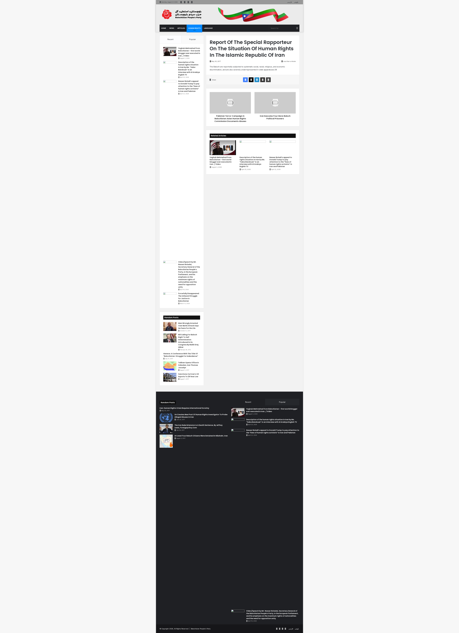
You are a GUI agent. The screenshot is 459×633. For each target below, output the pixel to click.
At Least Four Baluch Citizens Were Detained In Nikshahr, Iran (201, 436)
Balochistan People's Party (200, 629)
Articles (181, 28)
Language (208, 28)
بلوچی (296, 2)
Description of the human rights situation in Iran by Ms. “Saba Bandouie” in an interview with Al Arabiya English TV (252, 162)
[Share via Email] (262, 79)
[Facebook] (245, 79)
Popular (192, 39)
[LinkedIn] (256, 79)
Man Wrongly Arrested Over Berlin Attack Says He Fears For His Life (188, 325)
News (171, 28)
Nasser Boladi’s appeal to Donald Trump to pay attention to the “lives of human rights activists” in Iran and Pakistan (280, 162)
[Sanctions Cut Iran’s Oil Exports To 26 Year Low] (169, 377)
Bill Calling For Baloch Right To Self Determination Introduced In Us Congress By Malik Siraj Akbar (188, 340)
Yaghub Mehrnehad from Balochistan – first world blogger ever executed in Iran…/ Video (221, 160)
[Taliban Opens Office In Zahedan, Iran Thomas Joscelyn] (169, 365)
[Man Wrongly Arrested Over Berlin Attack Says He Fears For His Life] (169, 326)
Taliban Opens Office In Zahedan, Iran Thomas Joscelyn (188, 365)
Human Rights (194, 28)
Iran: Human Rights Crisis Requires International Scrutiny (184, 408)
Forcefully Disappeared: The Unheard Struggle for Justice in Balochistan (188, 297)
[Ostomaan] (182, 14)
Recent (170, 39)
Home (163, 28)
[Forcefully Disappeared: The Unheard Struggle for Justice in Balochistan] (169, 296)
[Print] (268, 79)
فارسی (289, 2)
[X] (251, 79)
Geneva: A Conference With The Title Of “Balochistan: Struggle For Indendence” (180, 354)
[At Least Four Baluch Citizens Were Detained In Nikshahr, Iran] (166, 441)
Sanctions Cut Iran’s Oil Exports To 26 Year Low (188, 375)
